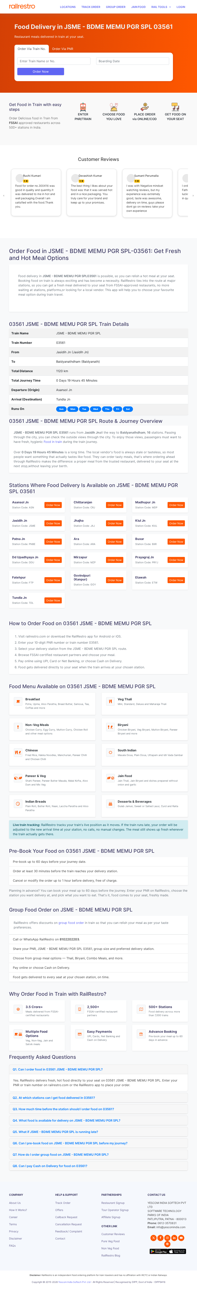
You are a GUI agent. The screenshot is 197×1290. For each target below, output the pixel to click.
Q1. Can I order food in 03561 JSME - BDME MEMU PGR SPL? (58, 1069)
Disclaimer (15, 1238)
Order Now (41, 71)
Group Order (115, 6)
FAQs (12, 1245)
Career (13, 1217)
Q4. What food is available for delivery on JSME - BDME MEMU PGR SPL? (66, 1120)
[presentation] (3, 195)
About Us (15, 1202)
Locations (68, 6)
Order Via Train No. (32, 49)
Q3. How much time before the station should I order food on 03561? (63, 1109)
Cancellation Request (68, 1224)
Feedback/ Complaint (68, 1231)
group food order (71, 923)
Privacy (13, 1231)
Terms (13, 1224)
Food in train (53, 442)
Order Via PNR (62, 49)
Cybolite (101, 1286)
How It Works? (18, 1210)
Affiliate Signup (110, 1217)
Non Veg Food (110, 1248)
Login (181, 6)
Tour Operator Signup (115, 1210)
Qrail (110, 1286)
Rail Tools (159, 6)
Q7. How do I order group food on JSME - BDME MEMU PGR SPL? (61, 1154)
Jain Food (138, 6)
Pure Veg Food (110, 1241)
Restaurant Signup (113, 1202)
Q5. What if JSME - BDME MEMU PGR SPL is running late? (55, 1132)
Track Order (90, 6)
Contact (60, 1238)
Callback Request (66, 1217)
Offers (59, 1210)
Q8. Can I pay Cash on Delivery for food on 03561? (50, 1166)
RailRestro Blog (110, 1255)
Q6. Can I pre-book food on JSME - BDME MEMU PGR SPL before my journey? (70, 1143)
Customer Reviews (113, 1234)
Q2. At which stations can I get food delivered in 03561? (54, 1098)
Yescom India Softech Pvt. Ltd (74, 1282)
